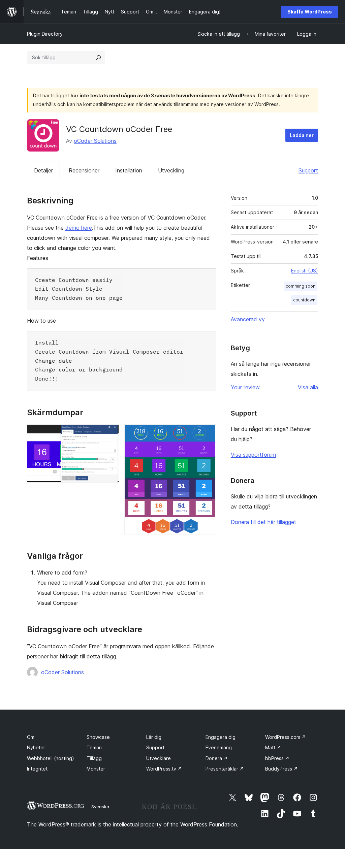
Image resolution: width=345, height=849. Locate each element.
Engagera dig (221, 737)
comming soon (300, 286)
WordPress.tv (164, 769)
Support (308, 170)
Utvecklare (158, 758)
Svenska (100, 806)
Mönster (96, 769)
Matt (273, 747)
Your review (245, 387)
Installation (128, 170)
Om (30, 737)
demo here (78, 227)
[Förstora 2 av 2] (207, 433)
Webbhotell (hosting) (50, 758)
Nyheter (36, 747)
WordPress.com (285, 737)
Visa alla (308, 387)
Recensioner (84, 170)
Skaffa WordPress (309, 11)
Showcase (98, 737)
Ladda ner (302, 135)
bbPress (277, 758)
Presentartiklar (225, 769)
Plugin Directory (45, 34)
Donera (217, 758)
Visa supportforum (253, 454)
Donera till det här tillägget (263, 522)
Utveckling (171, 170)
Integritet (37, 769)
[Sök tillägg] (98, 57)
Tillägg (94, 758)
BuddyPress (281, 769)
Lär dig (153, 737)
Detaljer (43, 170)
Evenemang (219, 747)
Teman (94, 747)
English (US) (304, 270)
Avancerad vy (248, 319)
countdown (304, 299)
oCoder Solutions (95, 140)
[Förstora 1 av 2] (109, 433)
